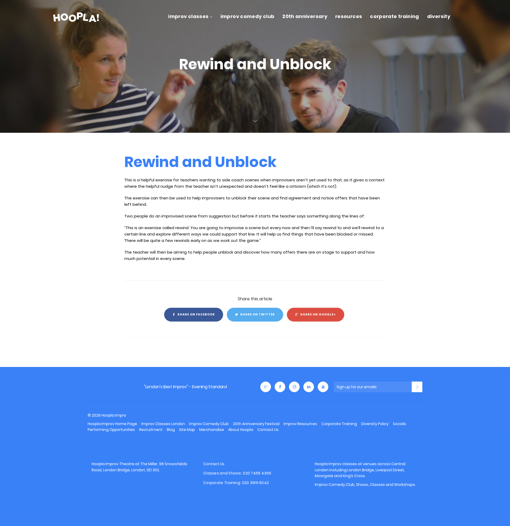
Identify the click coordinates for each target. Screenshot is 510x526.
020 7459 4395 (257, 473)
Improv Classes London (163, 423)
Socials (399, 423)
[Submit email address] (417, 387)
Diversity (438, 16)
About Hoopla (240, 429)
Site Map (187, 429)
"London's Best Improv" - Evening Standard (185, 387)
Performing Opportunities (111, 429)
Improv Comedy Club (247, 16)
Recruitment (151, 429)
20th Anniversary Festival (256, 423)
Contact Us (268, 429)
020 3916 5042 (255, 482)
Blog (171, 429)
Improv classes (343, 464)
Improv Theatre (119, 464)
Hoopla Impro (105, 387)
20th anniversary (304, 16)
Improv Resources (300, 423)
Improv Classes (188, 16)
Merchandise (211, 429)
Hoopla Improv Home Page (112, 423)
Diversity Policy (375, 423)
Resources (348, 16)
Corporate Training (394, 16)
